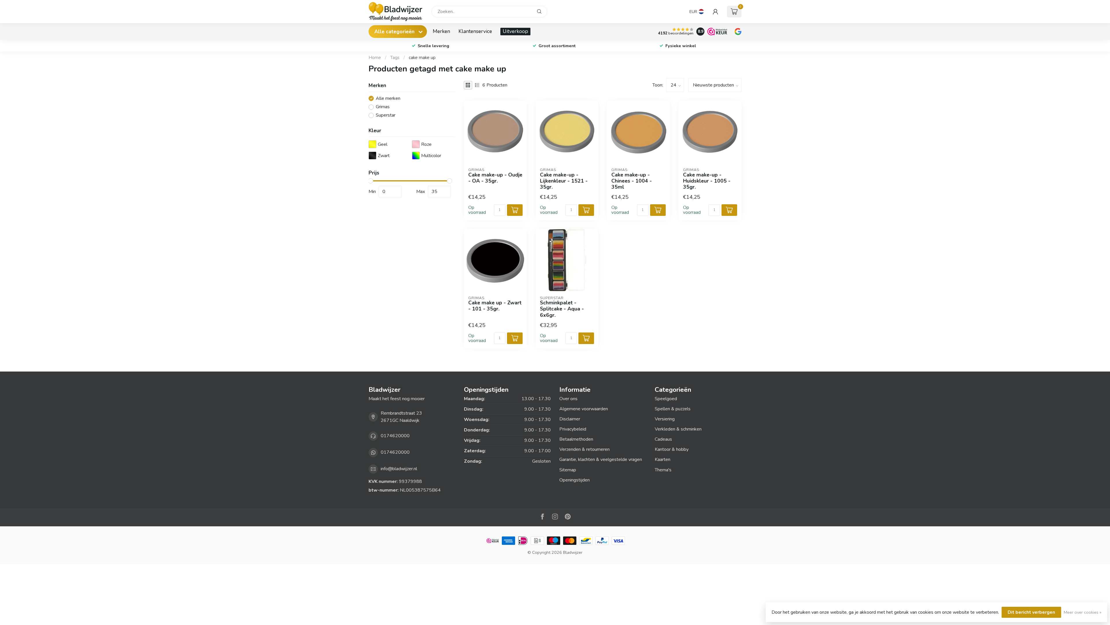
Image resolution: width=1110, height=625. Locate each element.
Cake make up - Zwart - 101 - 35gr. (494, 306)
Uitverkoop (515, 31)
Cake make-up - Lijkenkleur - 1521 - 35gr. (564, 181)
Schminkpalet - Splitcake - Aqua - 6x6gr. (562, 309)
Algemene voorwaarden (583, 409)
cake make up (422, 57)
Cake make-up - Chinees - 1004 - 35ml (631, 181)
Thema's (663, 470)
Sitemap (567, 470)
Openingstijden (574, 480)
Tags (394, 57)
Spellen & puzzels (673, 409)
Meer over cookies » (1082, 612)
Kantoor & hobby (672, 449)
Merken (441, 31)
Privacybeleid (572, 429)
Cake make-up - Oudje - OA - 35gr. (495, 178)
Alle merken (388, 98)
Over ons (568, 399)
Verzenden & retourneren (584, 449)
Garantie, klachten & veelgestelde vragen (600, 459)
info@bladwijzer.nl (399, 469)
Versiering (665, 419)
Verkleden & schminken (678, 429)
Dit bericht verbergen (1031, 612)
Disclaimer (569, 419)
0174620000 (395, 436)
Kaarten (662, 459)
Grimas (383, 107)
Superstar (385, 115)
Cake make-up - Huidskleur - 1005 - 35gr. (706, 181)
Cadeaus (663, 439)
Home (375, 57)
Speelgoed (666, 399)
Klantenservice (475, 31)
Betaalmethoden (576, 439)
